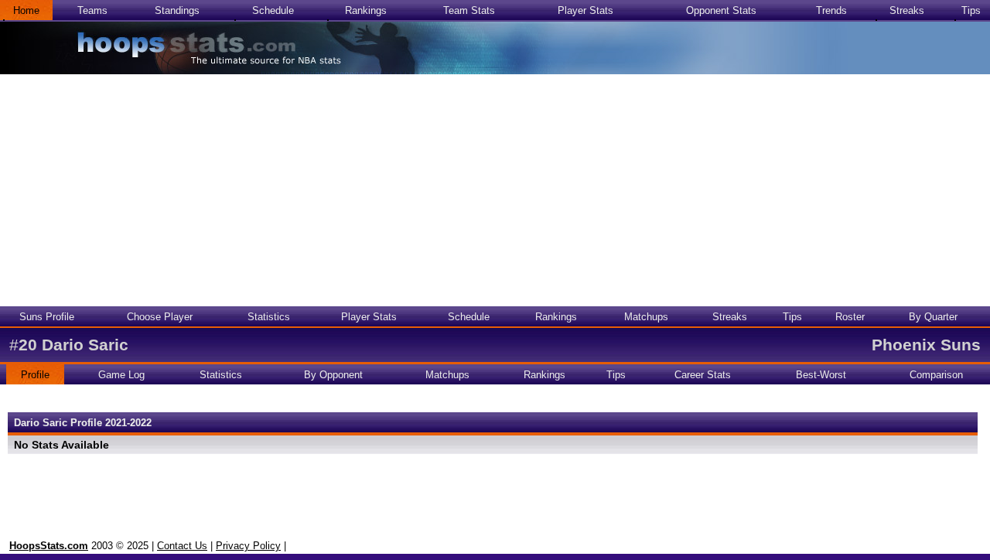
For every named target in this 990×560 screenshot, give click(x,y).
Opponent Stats (721, 10)
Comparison (936, 375)
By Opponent (333, 375)
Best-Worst (821, 375)
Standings (177, 10)
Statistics (269, 317)
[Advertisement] (495, 190)
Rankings (366, 10)
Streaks (906, 10)
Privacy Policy (248, 545)
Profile (35, 375)
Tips (971, 10)
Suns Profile (46, 317)
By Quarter (933, 317)
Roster (850, 317)
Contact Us (182, 545)
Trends (831, 10)
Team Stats (469, 10)
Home (26, 10)
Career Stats (702, 375)
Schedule (273, 10)
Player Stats (585, 10)
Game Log (121, 375)
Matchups (646, 317)
